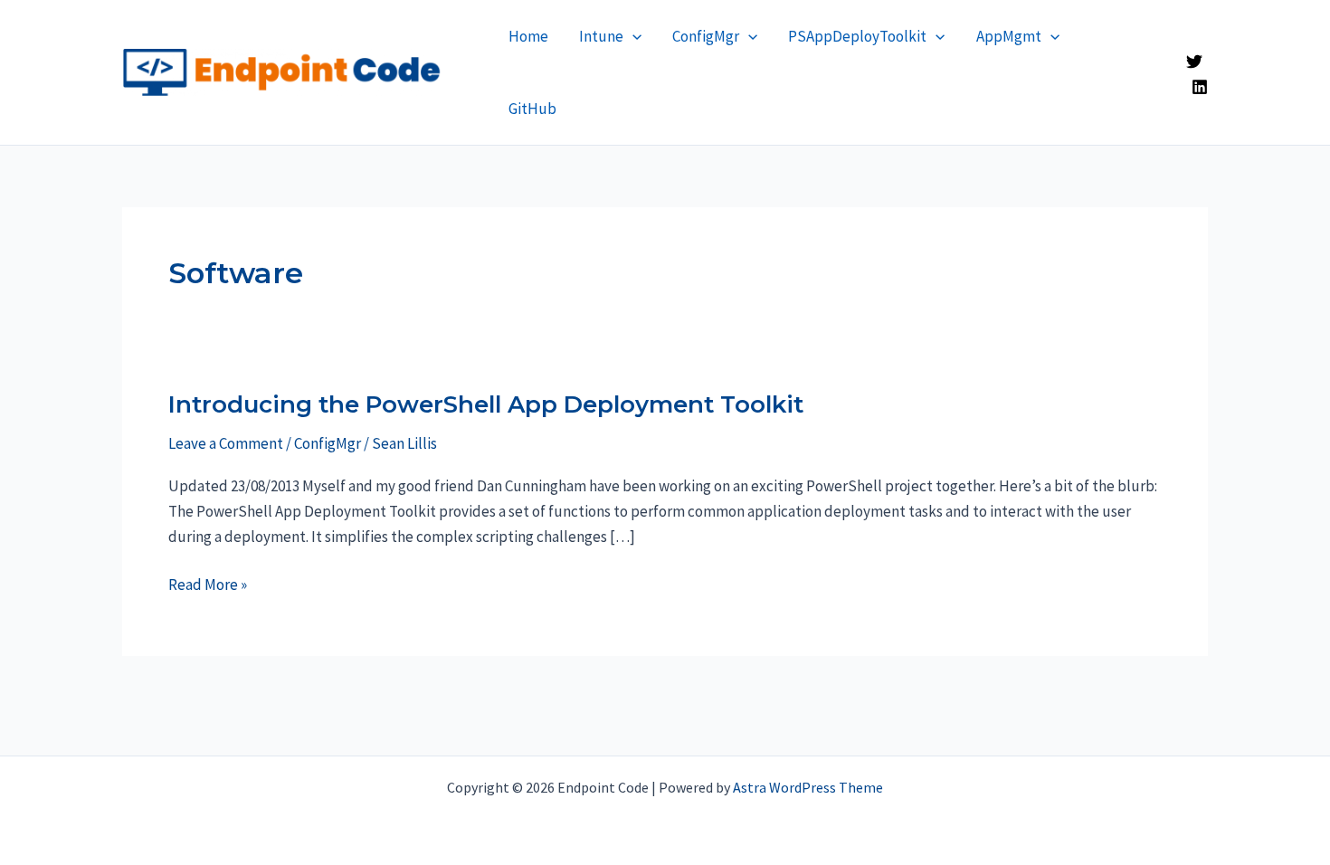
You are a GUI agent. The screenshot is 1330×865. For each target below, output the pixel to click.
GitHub (532, 109)
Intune (601, 36)
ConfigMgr (705, 36)
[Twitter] (1194, 61)
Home (528, 36)
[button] (632, 36)
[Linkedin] (1200, 87)
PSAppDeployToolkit (857, 36)
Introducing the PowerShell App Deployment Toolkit (485, 404)
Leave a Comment (225, 443)
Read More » (207, 585)
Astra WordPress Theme (808, 787)
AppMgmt (1008, 36)
